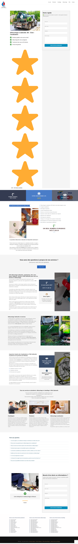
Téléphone (46, 493)
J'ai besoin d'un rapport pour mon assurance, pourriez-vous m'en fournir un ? (26, 458)
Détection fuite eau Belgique (55, 541)
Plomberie (54, 2)
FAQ (69, 2)
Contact (73, 2)
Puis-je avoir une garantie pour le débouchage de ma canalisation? (24, 443)
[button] (39, 440)
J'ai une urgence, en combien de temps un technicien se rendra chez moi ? (25, 440)
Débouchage (65, 2)
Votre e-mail (46, 26)
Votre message (47, 35)
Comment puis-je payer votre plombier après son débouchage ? (23, 448)
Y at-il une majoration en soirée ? (17, 455)
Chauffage (59, 2)
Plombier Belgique (39, 541)
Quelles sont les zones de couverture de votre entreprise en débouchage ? (25, 453)
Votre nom (46, 21)
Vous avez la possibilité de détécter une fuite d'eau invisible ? (23, 460)
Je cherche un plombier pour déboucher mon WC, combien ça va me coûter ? (26, 450)
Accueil (49, 2)
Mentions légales (32, 541)
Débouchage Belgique (46, 541)
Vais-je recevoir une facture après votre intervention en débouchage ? (24, 445)
